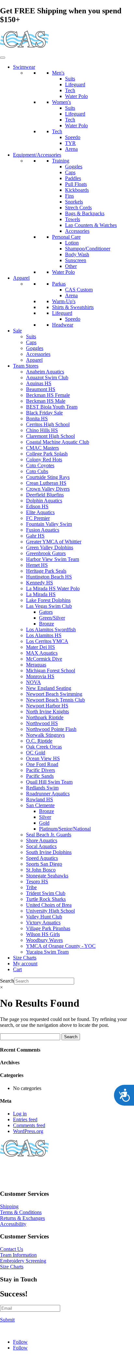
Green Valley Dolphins (49, 547)
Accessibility (13, 1224)
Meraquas (36, 664)
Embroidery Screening (23, 1261)
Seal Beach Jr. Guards (48, 834)
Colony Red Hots (44, 459)
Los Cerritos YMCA (47, 641)
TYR (70, 143)
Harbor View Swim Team (52, 559)
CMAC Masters (42, 448)
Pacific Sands (40, 776)
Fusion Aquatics (42, 530)
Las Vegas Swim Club (49, 606)
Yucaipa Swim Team (47, 952)
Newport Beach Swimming (54, 694)
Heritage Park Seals (46, 571)
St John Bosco (41, 870)
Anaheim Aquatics (45, 371)
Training (60, 160)
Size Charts (24, 957)
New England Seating (48, 688)
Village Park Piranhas (48, 928)
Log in (20, 1113)
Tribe (31, 887)
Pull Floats (76, 184)
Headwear (62, 325)
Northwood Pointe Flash (51, 729)
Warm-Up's (63, 301)
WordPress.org (28, 1131)
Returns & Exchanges (22, 1218)
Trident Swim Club (45, 893)
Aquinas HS (38, 383)
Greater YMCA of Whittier (53, 541)
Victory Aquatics (43, 922)
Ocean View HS (43, 758)
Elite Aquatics (40, 512)
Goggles (73, 166)
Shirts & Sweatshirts (73, 307)
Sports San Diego (44, 864)
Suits (70, 78)
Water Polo (76, 96)
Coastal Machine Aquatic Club (57, 442)
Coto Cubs (37, 471)
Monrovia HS (40, 676)
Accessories (77, 231)
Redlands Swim (42, 787)
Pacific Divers (40, 770)
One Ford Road (42, 764)
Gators (46, 612)
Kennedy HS (39, 582)
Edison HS (37, 506)
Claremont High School (50, 436)
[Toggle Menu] (2, 58)
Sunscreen (75, 260)
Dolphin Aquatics (44, 500)
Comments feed (29, 1125)
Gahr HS (35, 535)
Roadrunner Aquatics (48, 793)
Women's (61, 102)
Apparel (21, 278)
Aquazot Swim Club (47, 377)
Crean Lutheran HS (46, 483)
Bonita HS (37, 418)
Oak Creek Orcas (44, 746)
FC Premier (38, 518)
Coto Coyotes (40, 465)
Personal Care (66, 237)
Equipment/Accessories (37, 155)
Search (7, 981)
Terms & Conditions (21, 1212)
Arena (71, 149)
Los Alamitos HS (43, 635)
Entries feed (25, 1119)
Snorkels (74, 201)
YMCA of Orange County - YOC (61, 946)
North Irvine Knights (47, 711)
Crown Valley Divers (48, 489)
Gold (44, 823)
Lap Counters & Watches (91, 225)
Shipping (9, 1206)
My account (25, 963)
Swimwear (24, 67)
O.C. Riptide (39, 741)
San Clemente (40, 805)
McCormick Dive (44, 659)
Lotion (72, 242)
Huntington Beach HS (49, 577)
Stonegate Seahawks (47, 875)
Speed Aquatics (42, 858)
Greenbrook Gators (46, 553)
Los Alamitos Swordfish (51, 629)
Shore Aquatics (41, 840)
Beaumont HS (40, 389)
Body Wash (77, 254)
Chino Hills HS (42, 430)
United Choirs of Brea (49, 905)
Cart (17, 969)
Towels (72, 219)
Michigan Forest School (50, 670)
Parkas (59, 284)
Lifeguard (75, 84)
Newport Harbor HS (47, 705)
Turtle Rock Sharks (46, 899)
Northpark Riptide (44, 717)
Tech (70, 90)
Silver (45, 817)
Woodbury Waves (44, 940)
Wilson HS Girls (43, 934)
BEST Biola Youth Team (51, 407)
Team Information (18, 1255)
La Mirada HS (41, 594)
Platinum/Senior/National (65, 829)
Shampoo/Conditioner (87, 248)
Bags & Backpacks (84, 213)
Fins (69, 196)
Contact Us (11, 1249)
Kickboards (77, 190)
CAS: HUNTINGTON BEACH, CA (39, 1170)
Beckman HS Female (48, 395)
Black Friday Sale (44, 412)
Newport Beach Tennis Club (55, 700)
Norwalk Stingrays (45, 735)
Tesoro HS (37, 881)
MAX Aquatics (42, 653)
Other (71, 266)
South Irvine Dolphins (49, 852)
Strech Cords (78, 207)
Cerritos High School (48, 424)
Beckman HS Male (45, 401)
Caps (70, 172)
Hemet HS (37, 565)
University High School (50, 911)
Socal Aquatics (41, 846)
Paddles (73, 178)
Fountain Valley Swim (49, 524)
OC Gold (35, 752)
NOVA (33, 682)
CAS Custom (79, 289)
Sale (17, 330)
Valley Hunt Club (44, 916)
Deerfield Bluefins (45, 494)
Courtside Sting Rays (48, 477)
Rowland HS (39, 799)
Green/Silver (52, 618)
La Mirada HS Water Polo (53, 588)
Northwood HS (42, 723)
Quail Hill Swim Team (49, 782)
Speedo (72, 137)
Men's (58, 73)
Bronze (46, 623)
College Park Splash (47, 453)
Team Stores (25, 366)
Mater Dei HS (40, 647)
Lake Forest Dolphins (48, 600)
